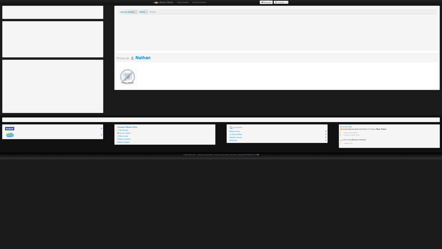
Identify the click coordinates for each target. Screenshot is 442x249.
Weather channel (236, 137)
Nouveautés (123, 130)
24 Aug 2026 (347, 127)
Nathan (142, 12)
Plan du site (123, 136)
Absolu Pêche (166, 2)
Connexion (280, 2)
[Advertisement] (15, 12)
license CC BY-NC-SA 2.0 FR (247, 155)
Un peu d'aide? (125, 133)
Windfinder (233, 140)
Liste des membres (199, 2)
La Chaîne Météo (236, 134)
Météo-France (235, 131)
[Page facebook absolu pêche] (52, 129)
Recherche (267, 2)
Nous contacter (125, 139)
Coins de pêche (183, 2)
